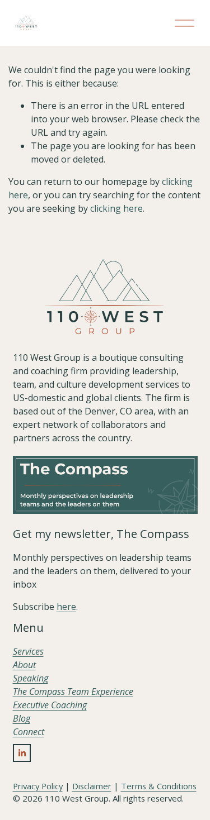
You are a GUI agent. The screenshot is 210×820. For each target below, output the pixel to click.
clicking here (116, 208)
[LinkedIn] (22, 753)
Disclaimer (91, 786)
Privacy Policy (38, 786)
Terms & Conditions (159, 786)
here (66, 606)
